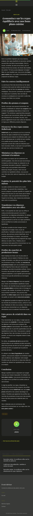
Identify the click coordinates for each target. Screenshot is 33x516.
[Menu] (16, 5)
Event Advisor (7, 484)
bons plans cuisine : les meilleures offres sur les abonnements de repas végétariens (16, 470)
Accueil (3, 10)
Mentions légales (6, 503)
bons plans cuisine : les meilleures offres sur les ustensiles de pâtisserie (16, 460)
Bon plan (8, 10)
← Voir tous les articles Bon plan (10, 441)
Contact (4, 506)
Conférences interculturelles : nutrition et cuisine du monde (14, 465)
